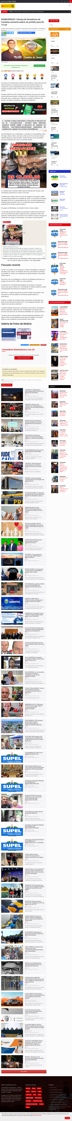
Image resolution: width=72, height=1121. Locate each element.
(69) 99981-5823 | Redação (56, 1092)
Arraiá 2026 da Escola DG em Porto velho (63, 444)
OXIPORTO (62, 200)
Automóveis (54, 55)
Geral (27, 425)
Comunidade (28, 453)
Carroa (52, 58)
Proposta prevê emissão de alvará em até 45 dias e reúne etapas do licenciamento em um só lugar (34, 732)
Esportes (34, 1091)
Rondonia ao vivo (5, 381)
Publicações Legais (30, 756)
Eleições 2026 (29, 544)
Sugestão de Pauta (24, 344)
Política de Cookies (37, 1115)
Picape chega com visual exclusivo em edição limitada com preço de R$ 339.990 (34, 1005)
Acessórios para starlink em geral (54, 77)
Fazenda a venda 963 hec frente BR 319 (54, 111)
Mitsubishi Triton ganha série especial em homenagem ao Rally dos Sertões (64, 311)
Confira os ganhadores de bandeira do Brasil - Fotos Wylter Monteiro (64, 454)
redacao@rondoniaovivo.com (57, 1099)
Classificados (38, 1097)
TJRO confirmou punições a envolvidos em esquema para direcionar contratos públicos (34, 488)
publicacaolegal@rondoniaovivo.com (58, 1104)
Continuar (67, 1118)
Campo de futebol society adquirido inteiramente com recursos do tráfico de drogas (34, 896)
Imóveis (53, 38)
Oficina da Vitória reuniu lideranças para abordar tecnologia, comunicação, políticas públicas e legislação (34, 623)
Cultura (27, 875)
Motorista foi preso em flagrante (32, 471)
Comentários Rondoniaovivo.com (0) (18, 349)
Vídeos (27, 1107)
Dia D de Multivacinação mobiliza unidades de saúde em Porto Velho (33, 11)
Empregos (28, 1101)
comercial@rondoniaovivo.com (57, 1102)
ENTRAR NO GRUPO (39, 65)
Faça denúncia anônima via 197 (32, 698)
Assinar (14, 1)
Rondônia (39, 380)
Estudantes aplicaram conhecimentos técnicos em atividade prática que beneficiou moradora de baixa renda (34, 927)
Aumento (15, 380)
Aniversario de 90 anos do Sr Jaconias (64, 479)
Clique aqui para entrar (24, 358)
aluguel (53, 41)
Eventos (41, 1104)
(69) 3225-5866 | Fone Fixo (56, 1090)
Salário (19, 380)
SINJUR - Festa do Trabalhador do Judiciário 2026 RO (64, 423)
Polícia (27, 394)
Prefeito (24, 380)
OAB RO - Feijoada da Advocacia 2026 (64, 405)
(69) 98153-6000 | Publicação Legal (58, 1097)
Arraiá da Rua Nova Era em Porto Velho (63, 414)
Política (27, 618)
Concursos (28, 1094)
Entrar (9, 1)
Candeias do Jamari (31, 380)
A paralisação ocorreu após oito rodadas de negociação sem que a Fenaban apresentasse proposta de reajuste (34, 989)
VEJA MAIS (24, 1071)
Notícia (12, 381)
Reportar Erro (43, 344)
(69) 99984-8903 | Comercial (56, 1094)
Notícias (28, 1088)
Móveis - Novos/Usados (54, 123)
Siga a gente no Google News (24, 33)
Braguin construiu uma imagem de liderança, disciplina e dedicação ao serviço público (33, 748)
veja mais (67, 29)
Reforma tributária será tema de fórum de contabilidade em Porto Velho (64, 336)
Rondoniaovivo (8, 380)
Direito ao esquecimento (34, 344)
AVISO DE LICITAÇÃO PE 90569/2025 (63, 283)
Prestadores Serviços (54, 157)
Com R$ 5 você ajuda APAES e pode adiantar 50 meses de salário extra (64, 348)
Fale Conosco (53, 1087)
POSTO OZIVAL (63, 177)
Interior (27, 483)
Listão (39, 1094)
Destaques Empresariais (31, 1000)
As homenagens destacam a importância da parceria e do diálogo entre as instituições (34, 638)
